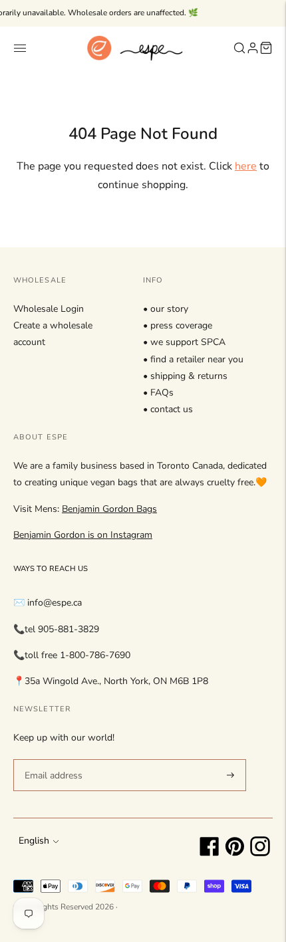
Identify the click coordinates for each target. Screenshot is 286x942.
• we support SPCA (184, 342)
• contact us (168, 409)
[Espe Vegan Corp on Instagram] (260, 853)
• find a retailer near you (193, 359)
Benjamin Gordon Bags (109, 509)
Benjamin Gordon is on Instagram (82, 535)
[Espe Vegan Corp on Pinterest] (235, 853)
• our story (165, 308)
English (34, 840)
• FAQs (158, 392)
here (246, 166)
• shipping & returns (185, 376)
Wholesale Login (48, 308)
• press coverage (177, 325)
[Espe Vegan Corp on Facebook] (209, 853)
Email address (51, 758)
